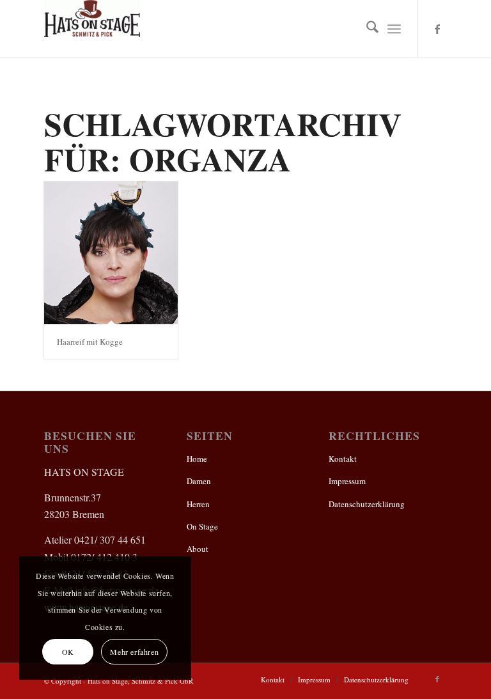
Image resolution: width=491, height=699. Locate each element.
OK (68, 652)
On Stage (202, 526)
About (197, 548)
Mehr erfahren (134, 652)
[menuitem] (366, 29)
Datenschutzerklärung (367, 504)
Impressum (347, 481)
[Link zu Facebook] (437, 28)
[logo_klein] (92, 29)
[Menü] (394, 29)
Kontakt (343, 458)
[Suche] (366, 29)
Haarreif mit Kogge (90, 341)
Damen (199, 481)
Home (197, 458)
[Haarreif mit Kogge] (111, 253)
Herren (198, 504)
